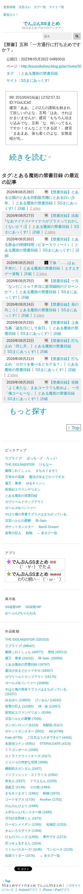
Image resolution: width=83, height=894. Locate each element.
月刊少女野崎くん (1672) (23, 818)
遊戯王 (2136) (15, 787)
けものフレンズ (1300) (21, 837)
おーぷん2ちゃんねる (20, 613)
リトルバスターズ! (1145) (23, 849)
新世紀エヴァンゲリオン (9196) (28, 712)
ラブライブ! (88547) (20, 646)
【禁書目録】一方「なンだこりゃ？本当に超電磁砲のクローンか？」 (42, 286)
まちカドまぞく (47, 470)
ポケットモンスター (19, 527)
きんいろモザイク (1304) (23, 830)
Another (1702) (51, 799)
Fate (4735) (13, 737)
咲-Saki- (41, 520)
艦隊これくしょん (18, 470)
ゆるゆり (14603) (17, 700)
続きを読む (28, 157)
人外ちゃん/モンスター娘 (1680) (28, 812)
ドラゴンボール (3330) (21, 750)
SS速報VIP (13, 607)
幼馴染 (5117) (53, 725)
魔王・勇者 (13, 483)
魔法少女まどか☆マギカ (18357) (29, 670)
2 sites (35, 208)
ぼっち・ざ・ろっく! (42, 458)
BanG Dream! (49, 527)
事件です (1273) (54, 837)
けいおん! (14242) (48, 700)
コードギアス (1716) (20, 799)
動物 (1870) (51, 793)
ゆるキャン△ (35, 483)
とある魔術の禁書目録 (34, 203)
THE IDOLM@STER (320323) (27, 639)
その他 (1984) (40, 787)
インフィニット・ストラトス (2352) (31, 775)
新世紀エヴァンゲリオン (23, 489)
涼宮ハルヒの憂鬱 (18, 520)
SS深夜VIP (33, 607)
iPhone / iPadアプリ (56, 889)
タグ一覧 (40, 7)
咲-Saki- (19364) (50, 658)
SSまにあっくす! (57, 250)
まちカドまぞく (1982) (21, 793)
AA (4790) (56, 731)
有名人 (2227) (15, 781)
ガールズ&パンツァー (20, 508)
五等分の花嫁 (14, 477)
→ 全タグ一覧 (47, 533)
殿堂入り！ (10, 14)
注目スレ (25, 7)
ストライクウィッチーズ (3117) (28, 756)
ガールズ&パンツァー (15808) (27, 683)
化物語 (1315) (56, 824)
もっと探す (28, 411)
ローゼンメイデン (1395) (23, 824)
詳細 (21, 208)
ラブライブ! (13, 458)
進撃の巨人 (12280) (19, 706)
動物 (29, 533)
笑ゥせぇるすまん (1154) (23, 843)
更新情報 (9, 7)
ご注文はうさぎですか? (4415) (49, 737)
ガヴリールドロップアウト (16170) (30, 677)
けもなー (45, 464)
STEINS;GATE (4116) (55, 743)
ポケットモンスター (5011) (24, 731)
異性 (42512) (57, 652)
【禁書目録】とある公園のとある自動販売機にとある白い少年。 (42, 197)
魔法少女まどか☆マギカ (47, 477)
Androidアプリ (28, 889)
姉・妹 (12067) (49, 706)
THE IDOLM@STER (20, 464)
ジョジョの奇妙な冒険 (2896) (26, 762)
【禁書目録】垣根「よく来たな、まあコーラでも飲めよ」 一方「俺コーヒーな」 (42, 387)
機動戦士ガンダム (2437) (23, 768)
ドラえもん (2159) (43, 781)
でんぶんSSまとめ (41, 23)
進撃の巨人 (13, 533)
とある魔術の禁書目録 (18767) (27, 664)
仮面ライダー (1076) (20, 855)
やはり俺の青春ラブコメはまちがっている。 (37, 514)
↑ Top (74, 427)
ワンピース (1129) (60, 849)
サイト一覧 (56, 7)
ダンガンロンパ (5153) (21, 725)
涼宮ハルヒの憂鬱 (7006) (23, 718)
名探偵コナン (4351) (20, 743)
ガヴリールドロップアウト (24, 502)
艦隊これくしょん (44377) (24, 652)
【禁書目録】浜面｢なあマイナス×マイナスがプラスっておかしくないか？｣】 (42, 221)
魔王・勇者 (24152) (19, 658)
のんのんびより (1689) (21, 806)
